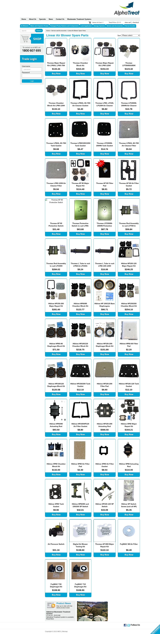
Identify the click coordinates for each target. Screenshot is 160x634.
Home (48, 30)
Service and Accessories (58, 30)
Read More (50, 619)
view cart (128, 22)
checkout (136, 22)
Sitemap (65, 631)
